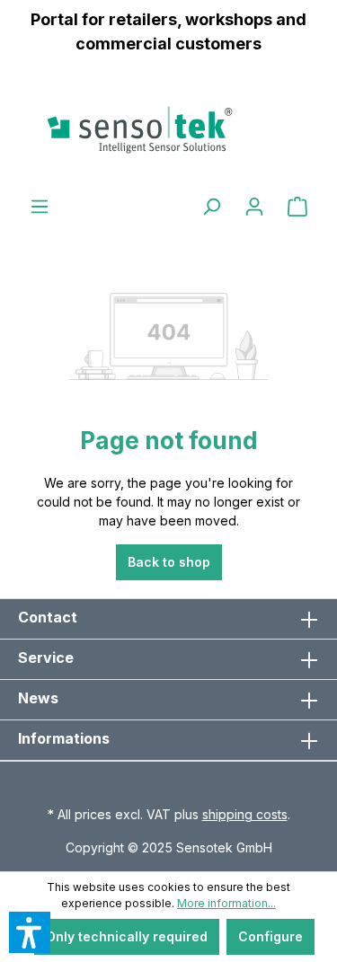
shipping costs (245, 814)
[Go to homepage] (168, 129)
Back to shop (169, 561)
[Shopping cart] (297, 207)
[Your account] (254, 207)
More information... (226, 903)
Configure (270, 936)
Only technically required (127, 936)
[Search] (211, 207)
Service (46, 657)
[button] (29, 932)
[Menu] (39, 207)
